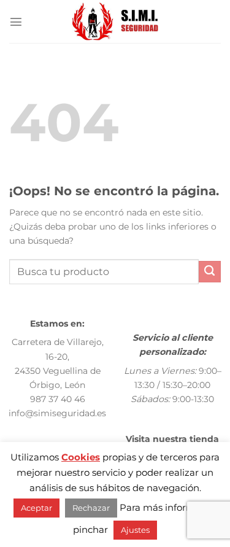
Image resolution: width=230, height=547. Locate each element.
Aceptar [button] (36, 508)
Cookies (80, 457)
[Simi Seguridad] (115, 21)
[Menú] (16, 21)
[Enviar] (210, 272)
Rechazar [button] (91, 508)
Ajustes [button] (135, 530)
